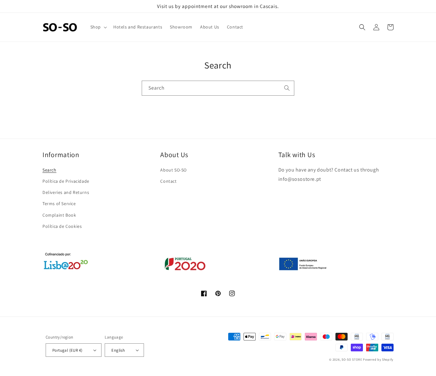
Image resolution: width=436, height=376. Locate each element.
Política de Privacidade (65, 181)
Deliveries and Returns (65, 192)
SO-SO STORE (352, 359)
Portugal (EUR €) (67, 350)
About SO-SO (173, 170)
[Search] (287, 88)
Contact (168, 181)
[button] (97, 27)
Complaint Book (59, 215)
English (118, 350)
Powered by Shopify (378, 359)
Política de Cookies (62, 226)
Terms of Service (59, 203)
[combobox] (218, 88)
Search (49, 170)
